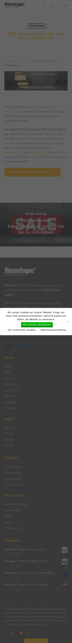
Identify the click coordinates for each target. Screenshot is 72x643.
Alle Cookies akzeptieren (37, 324)
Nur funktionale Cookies (21, 329)
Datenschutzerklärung (53, 329)
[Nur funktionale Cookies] (67, 321)
